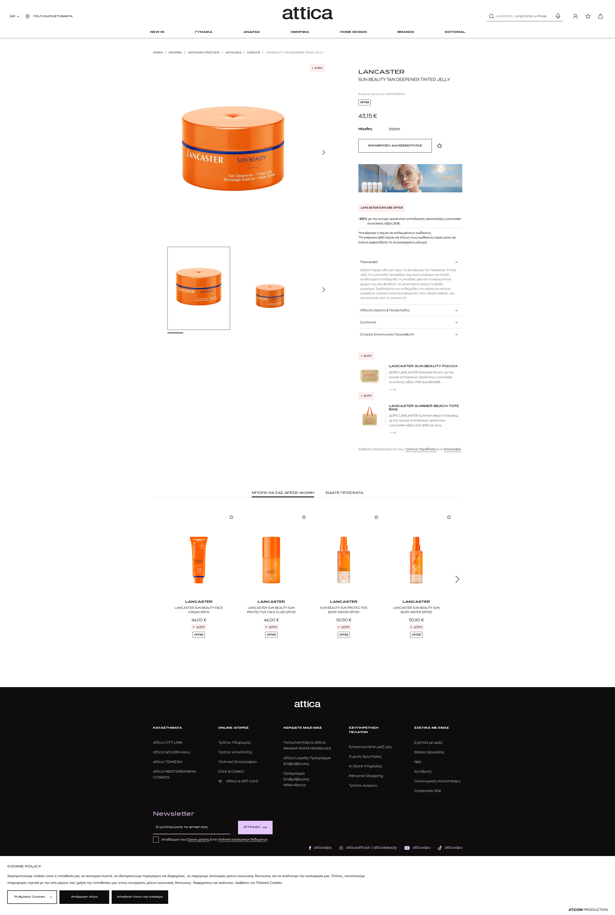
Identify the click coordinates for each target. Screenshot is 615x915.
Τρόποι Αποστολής (235, 752)
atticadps (323, 848)
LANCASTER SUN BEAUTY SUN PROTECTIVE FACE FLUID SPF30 (271, 610)
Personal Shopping (366, 776)
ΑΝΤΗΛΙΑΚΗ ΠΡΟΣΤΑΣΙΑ (204, 52)
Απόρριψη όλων (84, 897)
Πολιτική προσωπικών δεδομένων (242, 839)
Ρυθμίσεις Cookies (29, 897)
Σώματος (253, 52)
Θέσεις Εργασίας (429, 752)
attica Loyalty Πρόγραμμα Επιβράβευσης (307, 761)
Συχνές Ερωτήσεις (365, 756)
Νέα (417, 762)
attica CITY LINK (167, 742)
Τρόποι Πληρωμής (234, 742)
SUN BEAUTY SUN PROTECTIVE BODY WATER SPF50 (343, 610)
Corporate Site (427, 791)
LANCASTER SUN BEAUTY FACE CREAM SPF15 (199, 610)
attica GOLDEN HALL (172, 752)
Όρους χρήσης (198, 839)
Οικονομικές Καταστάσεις (437, 781)
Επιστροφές (452, 449)
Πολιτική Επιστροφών (237, 762)
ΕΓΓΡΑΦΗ (252, 827)
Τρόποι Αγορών (363, 785)
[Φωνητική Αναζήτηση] (558, 16)
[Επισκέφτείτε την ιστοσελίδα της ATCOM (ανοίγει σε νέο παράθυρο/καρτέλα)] (588, 909)
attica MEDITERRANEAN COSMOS (174, 774)
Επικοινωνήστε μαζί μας (370, 747)
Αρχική (158, 52)
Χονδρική (422, 771)
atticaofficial (358, 848)
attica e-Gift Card (242, 781)
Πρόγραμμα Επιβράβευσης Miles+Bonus (296, 779)
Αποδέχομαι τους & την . (215, 839)
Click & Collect (231, 771)
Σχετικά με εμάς (428, 742)
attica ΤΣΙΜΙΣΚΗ (167, 762)
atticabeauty (383, 848)
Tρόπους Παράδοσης (420, 449)
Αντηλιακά (233, 52)
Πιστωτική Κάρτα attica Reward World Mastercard (307, 745)
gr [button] (12, 16)
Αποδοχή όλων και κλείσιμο (140, 897)
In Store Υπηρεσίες (365, 766)
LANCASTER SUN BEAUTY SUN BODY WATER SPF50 (416, 610)
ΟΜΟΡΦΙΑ (175, 52)
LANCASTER (381, 72)
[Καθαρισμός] (549, 16)
